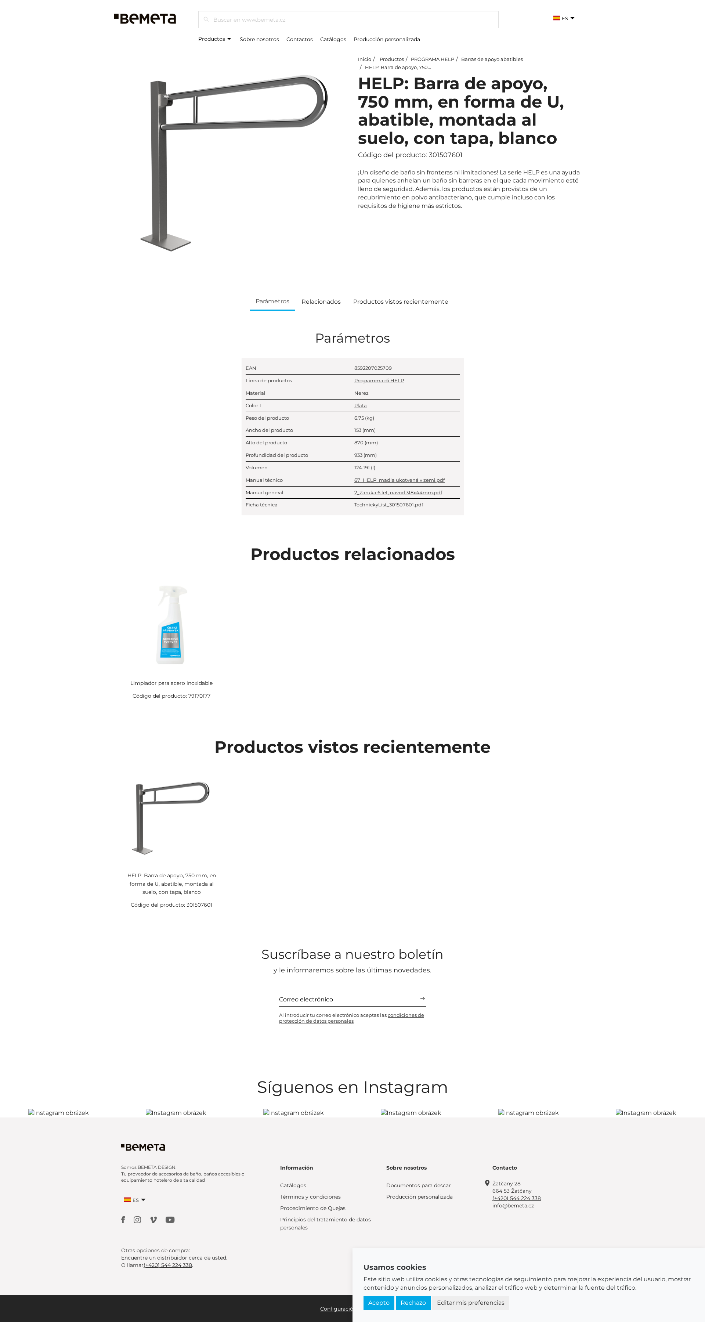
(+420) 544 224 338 (516, 1198)
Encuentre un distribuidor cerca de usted (173, 1257)
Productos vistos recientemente (400, 301)
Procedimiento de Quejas (313, 1208)
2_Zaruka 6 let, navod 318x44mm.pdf (398, 492)
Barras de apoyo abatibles (492, 59)
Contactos (299, 39)
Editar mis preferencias (471, 1302)
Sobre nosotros (259, 39)
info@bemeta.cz (513, 1205)
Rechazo (413, 1302)
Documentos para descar (418, 1185)
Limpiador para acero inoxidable (171, 683)
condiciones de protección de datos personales (351, 1018)
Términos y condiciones (310, 1196)
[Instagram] (138, 1219)
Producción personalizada (387, 39)
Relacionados (321, 301)
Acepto (379, 1302)
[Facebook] (123, 1219)
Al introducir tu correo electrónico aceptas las (351, 1018)
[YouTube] (170, 1219)
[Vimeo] (154, 1219)
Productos (212, 39)
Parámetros (272, 301)
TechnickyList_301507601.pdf (388, 505)
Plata (360, 405)
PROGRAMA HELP (432, 59)
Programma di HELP (379, 380)
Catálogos (333, 39)
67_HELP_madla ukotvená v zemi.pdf (399, 480)
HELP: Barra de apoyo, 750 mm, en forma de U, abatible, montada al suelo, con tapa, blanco (171, 883)
